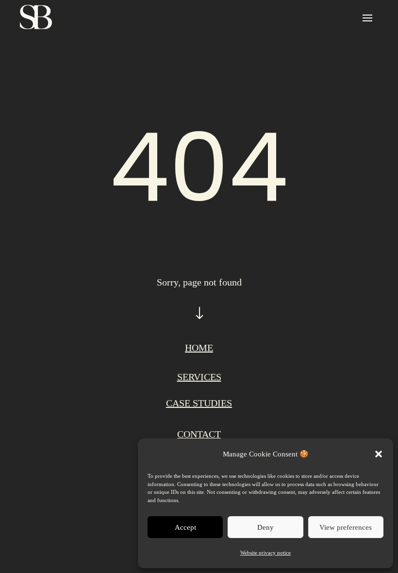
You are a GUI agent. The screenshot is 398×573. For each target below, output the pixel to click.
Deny (265, 527)
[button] (378, 454)
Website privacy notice (265, 553)
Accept (185, 527)
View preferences (345, 527)
